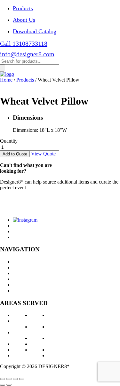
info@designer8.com (27, 54)
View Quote (43, 153)
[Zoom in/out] (21, 379)
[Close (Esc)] (2, 379)
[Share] (9, 379)
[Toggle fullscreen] (15, 379)
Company (23, 279)
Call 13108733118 (23, 43)
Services (21, 267)
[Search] (2, 68)
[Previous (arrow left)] (2, 385)
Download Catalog (34, 31)
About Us (24, 20)
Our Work (23, 273)
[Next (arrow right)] (9, 385)
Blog (18, 285)
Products (23, 8)
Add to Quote (15, 154)
